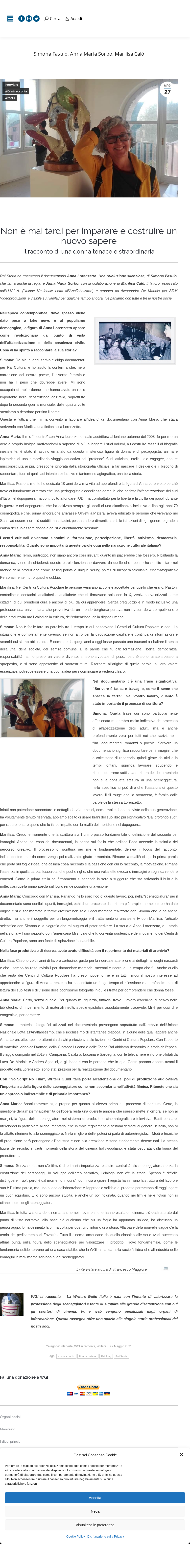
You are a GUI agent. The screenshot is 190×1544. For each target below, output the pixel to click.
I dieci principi (10, 1441)
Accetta (95, 1498)
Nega (95, 1511)
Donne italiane (88, 1356)
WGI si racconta (16, 91)
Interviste (11, 84)
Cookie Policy (75, 1536)
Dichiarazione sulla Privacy (105, 1536)
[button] (182, 1455)
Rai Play (106, 1356)
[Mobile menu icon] (10, 18)
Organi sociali (10, 1417)
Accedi (76, 18)
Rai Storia (121, 1356)
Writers (10, 98)
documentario (66, 1356)
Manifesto (7, 1429)
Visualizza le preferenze (95, 1525)
